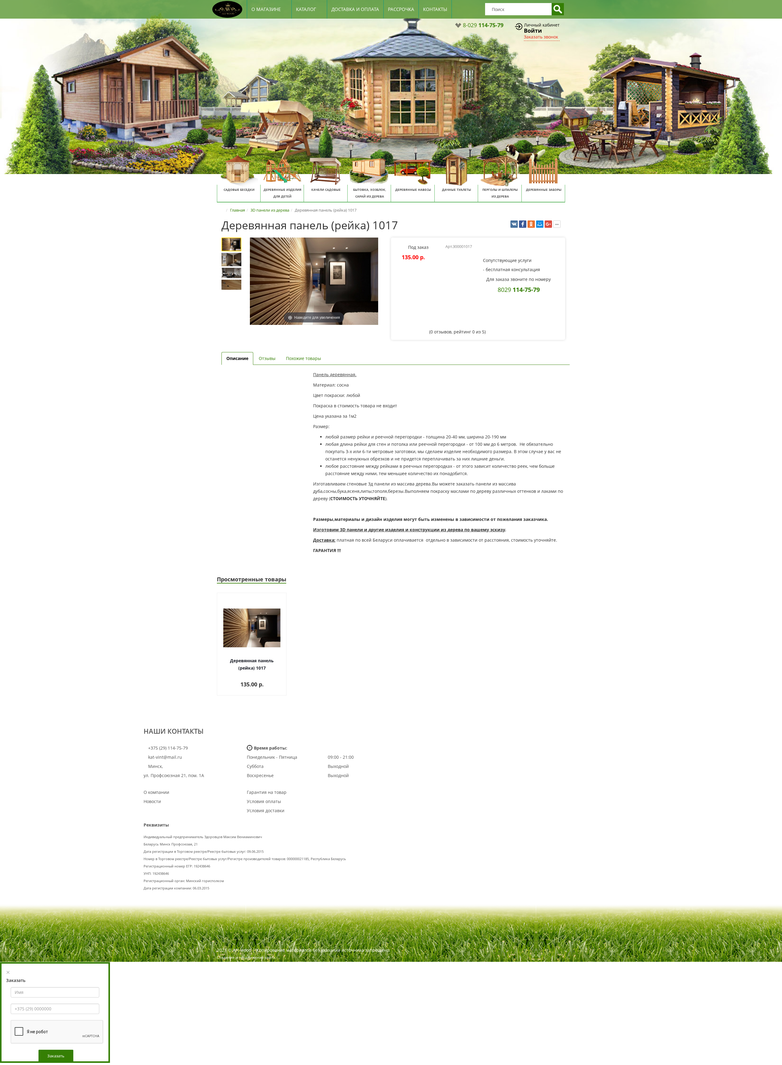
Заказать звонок (541, 37)
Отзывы (267, 358)
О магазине (266, 9)
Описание (237, 358)
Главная (237, 210)
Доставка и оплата (355, 9)
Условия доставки (265, 810)
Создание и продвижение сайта (246, 957)
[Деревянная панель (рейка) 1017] (231, 245)
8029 (519, 289)
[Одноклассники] (531, 224)
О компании (156, 792)
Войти (533, 30)
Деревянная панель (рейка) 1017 (252, 664)
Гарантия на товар (267, 792)
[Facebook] (522, 224)
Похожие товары (303, 358)
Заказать (55, 1056)
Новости (152, 801)
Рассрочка (401, 9)
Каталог (306, 9)
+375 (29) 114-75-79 (167, 748)
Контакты (435, 9)
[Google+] (548, 224)
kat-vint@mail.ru (165, 757)
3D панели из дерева (269, 210)
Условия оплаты (264, 801)
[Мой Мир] (539, 224)
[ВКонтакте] (514, 224)
